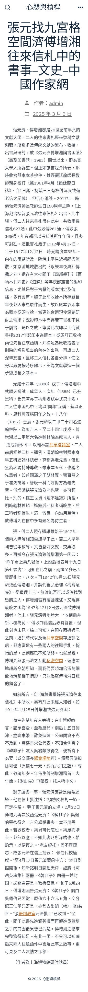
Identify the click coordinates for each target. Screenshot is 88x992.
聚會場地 (42, 758)
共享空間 (54, 638)
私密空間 (54, 661)
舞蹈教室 (27, 914)
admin (56, 103)
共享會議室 (59, 445)
